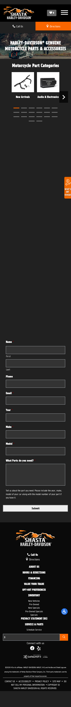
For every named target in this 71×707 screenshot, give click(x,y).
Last (8, 369)
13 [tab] (16, 116)
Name (10, 342)
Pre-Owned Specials (34, 611)
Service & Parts (34, 624)
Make (9, 427)
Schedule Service (34, 629)
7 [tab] (16, 112)
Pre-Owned (34, 604)
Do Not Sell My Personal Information (38, 682)
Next (63, 97)
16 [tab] (39, 116)
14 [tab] (24, 116)
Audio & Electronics (48, 97)
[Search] (64, 637)
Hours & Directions (34, 572)
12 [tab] (55, 112)
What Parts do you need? (21, 460)
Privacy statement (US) (34, 618)
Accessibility (25, 681)
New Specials (34, 607)
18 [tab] (55, 116)
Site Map (56, 681)
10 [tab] (39, 112)
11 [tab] (47, 112)
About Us (34, 567)
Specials (34, 614)
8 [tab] (24, 112)
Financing (34, 578)
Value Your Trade (34, 584)
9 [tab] (32, 112)
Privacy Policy (42, 681)
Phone (9, 376)
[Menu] (64, 13)
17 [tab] (47, 116)
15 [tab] (32, 116)
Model (10, 444)
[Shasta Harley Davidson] (19, 13)
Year (9, 410)
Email (10, 393)
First (8, 356)
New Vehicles (34, 600)
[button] (64, 611)
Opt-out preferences (34, 590)
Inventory (34, 595)
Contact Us (10, 681)
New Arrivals (23, 97)
